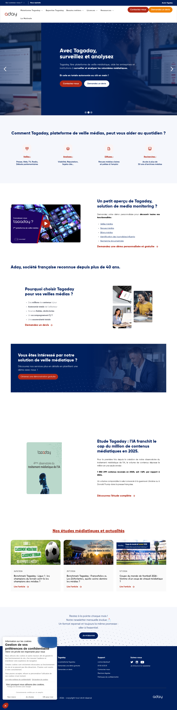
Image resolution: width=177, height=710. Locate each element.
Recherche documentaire (112, 241)
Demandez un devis (65, 669)
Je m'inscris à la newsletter (140, 666)
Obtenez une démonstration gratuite (38, 377)
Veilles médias (106, 224)
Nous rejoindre (35, 3)
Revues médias (107, 228)
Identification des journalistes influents (117, 237)
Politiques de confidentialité (108, 677)
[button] (15, 3)
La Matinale (26, 18)
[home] (11, 14)
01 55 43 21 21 (102, 666)
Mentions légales (104, 673)
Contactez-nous (104, 669)
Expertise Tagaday (55, 10)
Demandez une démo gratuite (69, 666)
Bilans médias (106, 233)
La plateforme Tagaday (66, 662)
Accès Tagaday (167, 3)
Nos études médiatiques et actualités (89, 531)
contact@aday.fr (104, 662)
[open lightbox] (46, 223)
